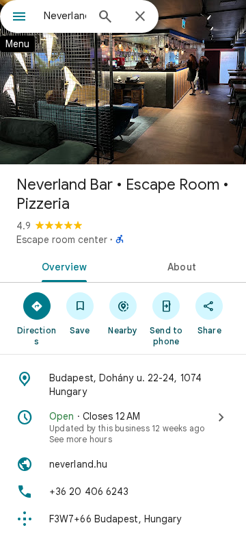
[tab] (62, 265)
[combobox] (65, 16)
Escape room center (61, 239)
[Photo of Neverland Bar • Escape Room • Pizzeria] (123, 82)
